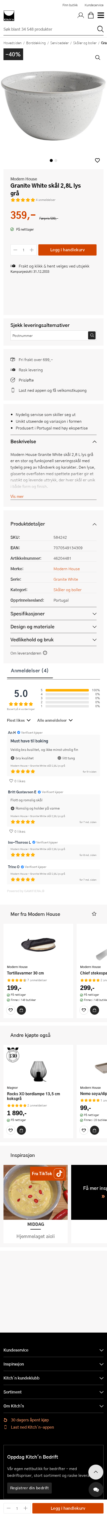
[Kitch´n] (8, 15)
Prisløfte (26, 380)
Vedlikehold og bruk (32, 639)
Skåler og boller (85, 42)
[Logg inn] (81, 15)
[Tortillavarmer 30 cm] (38, 944)
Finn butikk (70, 5)
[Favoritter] (10, 1010)
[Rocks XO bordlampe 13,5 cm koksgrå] (38, 1065)
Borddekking (36, 42)
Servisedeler (59, 42)
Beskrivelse (23, 441)
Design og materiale (32, 626)
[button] (97, 160)
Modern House (23, 179)
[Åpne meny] (101, 15)
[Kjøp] (21, 1010)
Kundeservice (94, 5)
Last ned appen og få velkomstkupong (53, 390)
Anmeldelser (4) (30, 670)
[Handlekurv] (91, 15)
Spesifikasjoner (27, 613)
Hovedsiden (12, 42)
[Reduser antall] (15, 250)
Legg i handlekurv (67, 250)
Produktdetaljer (27, 523)
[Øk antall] (32, 250)
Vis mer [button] (17, 496)
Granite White (66, 579)
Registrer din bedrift (29, 1488)
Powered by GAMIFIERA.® (26, 891)
